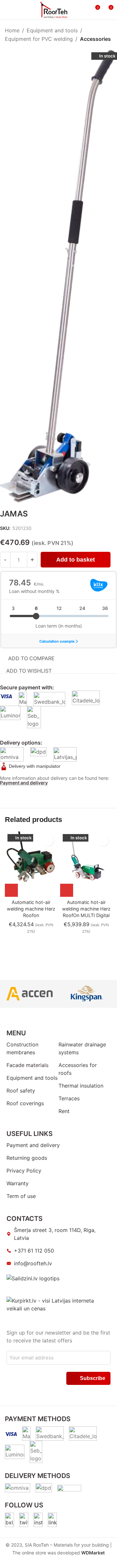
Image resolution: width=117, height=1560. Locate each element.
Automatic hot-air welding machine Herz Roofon (31, 908)
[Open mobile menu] (7, 9)
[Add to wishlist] (48, 840)
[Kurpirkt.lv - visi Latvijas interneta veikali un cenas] (58, 1304)
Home (12, 30)
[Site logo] (54, 9)
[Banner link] (29, 994)
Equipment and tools (52, 30)
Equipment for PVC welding (39, 39)
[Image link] (9, 1519)
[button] (11, 890)
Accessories (95, 39)
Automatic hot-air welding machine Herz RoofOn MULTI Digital (86, 908)
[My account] (83, 9)
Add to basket (75, 559)
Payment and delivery (24, 782)
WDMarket (93, 1552)
